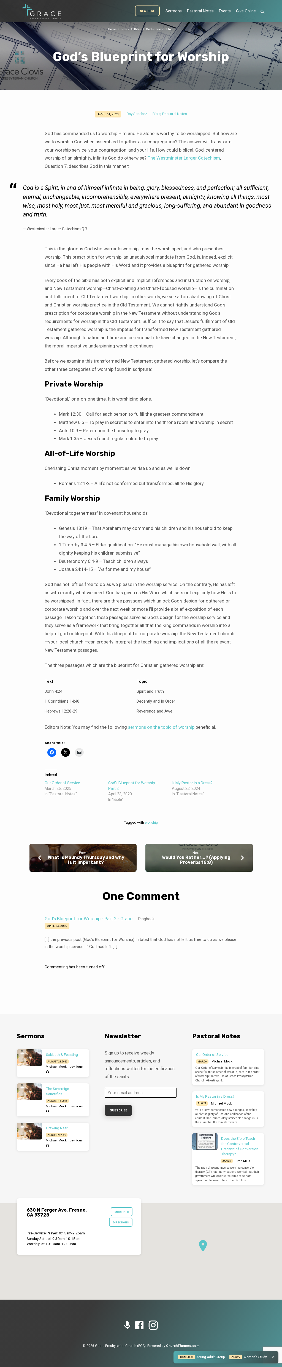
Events (225, 11)
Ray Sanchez (137, 113)
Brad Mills (243, 1161)
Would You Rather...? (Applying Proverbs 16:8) (196, 860)
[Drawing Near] (29, 1131)
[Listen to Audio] (47, 1072)
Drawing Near (56, 1128)
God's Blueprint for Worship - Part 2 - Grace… (90, 918)
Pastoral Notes (200, 11)
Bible (137, 29)
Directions (121, 1222)
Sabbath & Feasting (62, 1055)
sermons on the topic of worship (161, 727)
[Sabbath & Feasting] (29, 1057)
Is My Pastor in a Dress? (192, 783)
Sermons (174, 11)
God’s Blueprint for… (160, 29)
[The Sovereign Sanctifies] (29, 1091)
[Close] (273, 1357)
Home (112, 29)
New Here (147, 11)
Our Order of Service (62, 783)
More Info (122, 1211)
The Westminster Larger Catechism (184, 158)
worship (151, 822)
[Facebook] (139, 1325)
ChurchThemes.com (182, 1346)
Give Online (246, 11)
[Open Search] (262, 12)
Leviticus (76, 1067)
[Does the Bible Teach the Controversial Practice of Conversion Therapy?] (204, 1141)
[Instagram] (153, 1325)
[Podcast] (127, 1325)
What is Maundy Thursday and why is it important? (86, 860)
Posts (125, 29)
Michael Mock (56, 1067)
